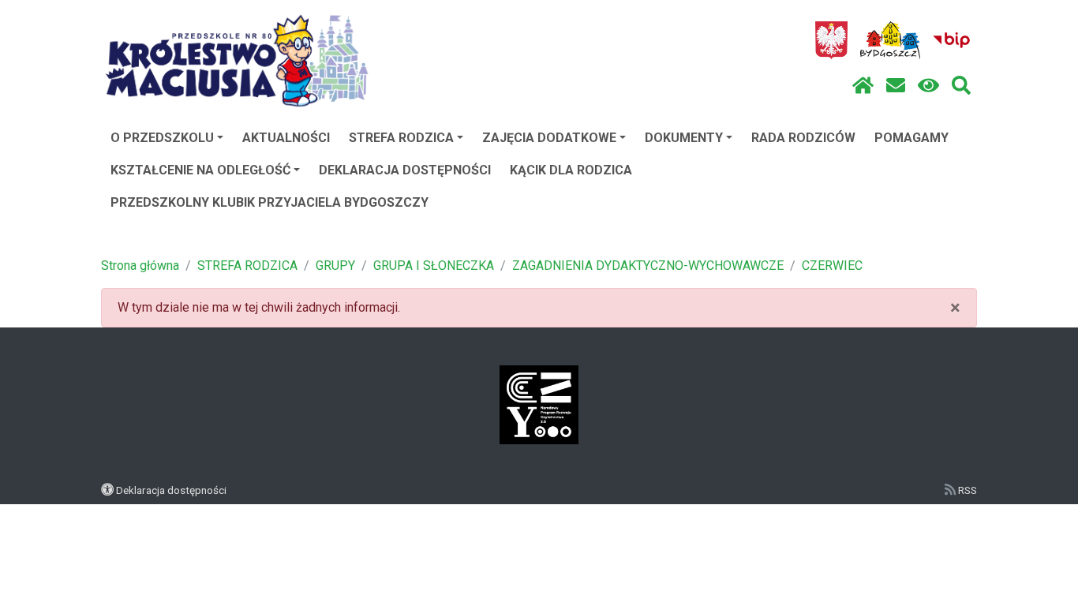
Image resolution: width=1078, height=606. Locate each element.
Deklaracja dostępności (171, 490)
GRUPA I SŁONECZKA (433, 265)
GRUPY (335, 265)
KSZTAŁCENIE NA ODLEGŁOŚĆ (200, 170)
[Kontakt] (895, 86)
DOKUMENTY (684, 137)
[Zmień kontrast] (928, 86)
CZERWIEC (832, 265)
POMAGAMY (911, 137)
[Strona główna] (863, 86)
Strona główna (140, 265)
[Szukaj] (961, 86)
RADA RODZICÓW (803, 137)
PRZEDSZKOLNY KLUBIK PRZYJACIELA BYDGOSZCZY (269, 202)
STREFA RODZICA (401, 137)
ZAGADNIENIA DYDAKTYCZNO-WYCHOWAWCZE (648, 265)
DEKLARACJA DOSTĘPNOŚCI (405, 170)
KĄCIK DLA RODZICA (571, 170)
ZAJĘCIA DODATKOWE (549, 137)
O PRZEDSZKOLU (162, 137)
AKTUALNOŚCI (286, 137)
